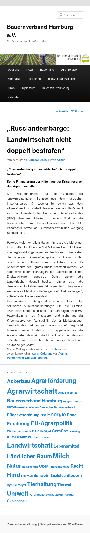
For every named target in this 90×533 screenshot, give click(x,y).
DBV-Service (69, 69)
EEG (43, 415)
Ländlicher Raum (29, 456)
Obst (43, 466)
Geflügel (45, 431)
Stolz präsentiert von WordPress (61, 524)
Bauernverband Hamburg (34, 400)
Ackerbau (18, 381)
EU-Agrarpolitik (51, 423)
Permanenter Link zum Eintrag (27, 357)
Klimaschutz (17, 437)
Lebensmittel (66, 446)
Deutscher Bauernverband (57, 407)
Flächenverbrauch (19, 431)
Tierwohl (65, 484)
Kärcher (33, 437)
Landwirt (45, 437)
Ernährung (18, 423)
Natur (14, 465)
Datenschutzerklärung (56, 88)
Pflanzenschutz (59, 466)
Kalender (13, 97)
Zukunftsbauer (65, 494)
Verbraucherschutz (41, 494)
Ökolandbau (17, 500)
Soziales (58, 475)
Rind (13, 474)
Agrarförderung (42, 353)
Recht (76, 465)
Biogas (67, 401)
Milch (61, 455)
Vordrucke (14, 79)
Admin (61, 160)
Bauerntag (71, 392)
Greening (74, 431)
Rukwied (27, 476)
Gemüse (60, 431)
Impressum (28, 88)
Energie (56, 414)
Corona (77, 401)
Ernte (71, 414)
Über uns (13, 69)
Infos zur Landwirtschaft (62, 79)
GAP (35, 431)
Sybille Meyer (16, 485)
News (29, 69)
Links (11, 88)
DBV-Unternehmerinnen (23, 407)
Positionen (34, 79)
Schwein (41, 475)
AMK (61, 392)
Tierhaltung (42, 484)
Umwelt (17, 493)
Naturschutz (30, 466)
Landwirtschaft (30, 445)
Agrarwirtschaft (32, 391)
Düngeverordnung (23, 414)
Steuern (74, 475)
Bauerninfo (47, 69)
